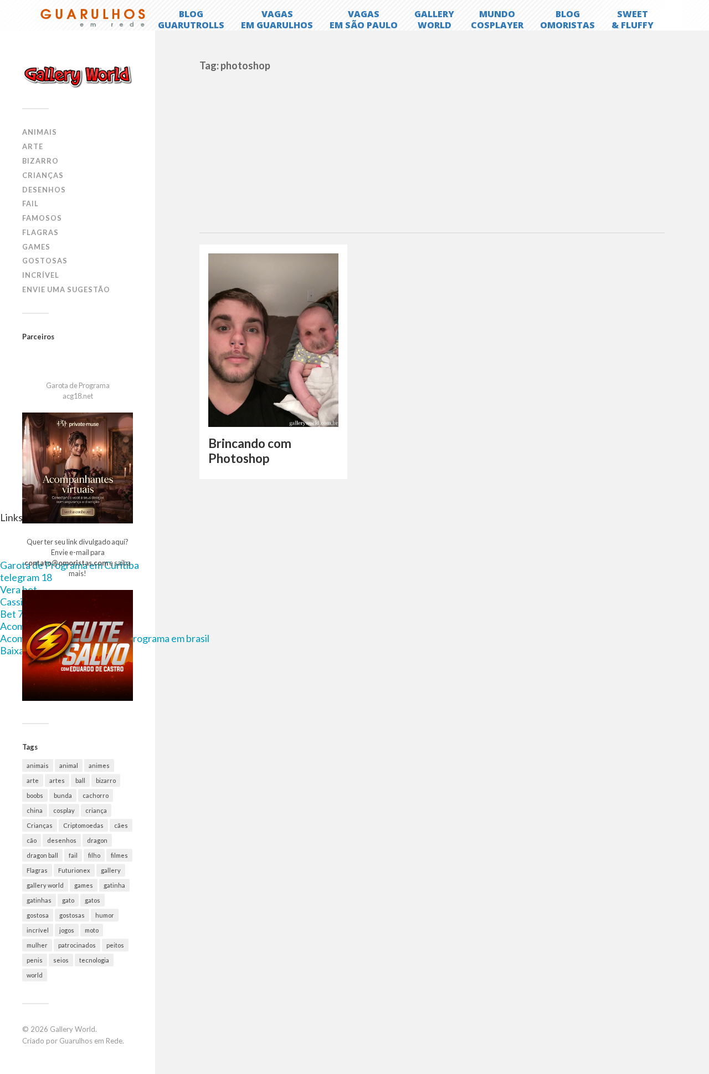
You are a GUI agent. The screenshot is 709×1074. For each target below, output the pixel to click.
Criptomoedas (83, 825)
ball (80, 780)
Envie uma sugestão (66, 289)
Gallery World (72, 1029)
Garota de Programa (78, 385)
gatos (92, 900)
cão (32, 840)
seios (61, 960)
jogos (66, 930)
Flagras (40, 232)
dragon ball (42, 855)
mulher (37, 945)
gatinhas (39, 900)
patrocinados (77, 945)
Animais (39, 132)
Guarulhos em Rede (90, 1040)
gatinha (114, 885)
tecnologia (94, 960)
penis (35, 960)
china (35, 810)
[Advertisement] (432, 149)
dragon (97, 840)
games (83, 885)
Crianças (43, 175)
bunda (63, 795)
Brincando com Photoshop (249, 451)
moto (92, 930)
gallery (111, 870)
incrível (38, 930)
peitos (115, 945)
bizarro (106, 780)
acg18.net (78, 395)
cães (121, 825)
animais (38, 765)
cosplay (64, 810)
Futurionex (74, 870)
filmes (119, 855)
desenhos (61, 840)
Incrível (40, 275)
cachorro (96, 795)
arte (33, 780)
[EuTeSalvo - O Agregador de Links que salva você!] (77, 698)
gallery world (45, 885)
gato (68, 900)
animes (99, 765)
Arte (32, 146)
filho (94, 855)
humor (104, 915)
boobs (35, 795)
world (35, 975)
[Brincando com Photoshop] (273, 340)
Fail (30, 203)
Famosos (42, 217)
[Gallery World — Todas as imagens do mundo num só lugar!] (77, 76)
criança (96, 810)
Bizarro (40, 160)
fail (73, 855)
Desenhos (44, 189)
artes (57, 780)
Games (36, 246)
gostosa (38, 915)
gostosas (72, 915)
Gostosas (45, 260)
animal (68, 765)
